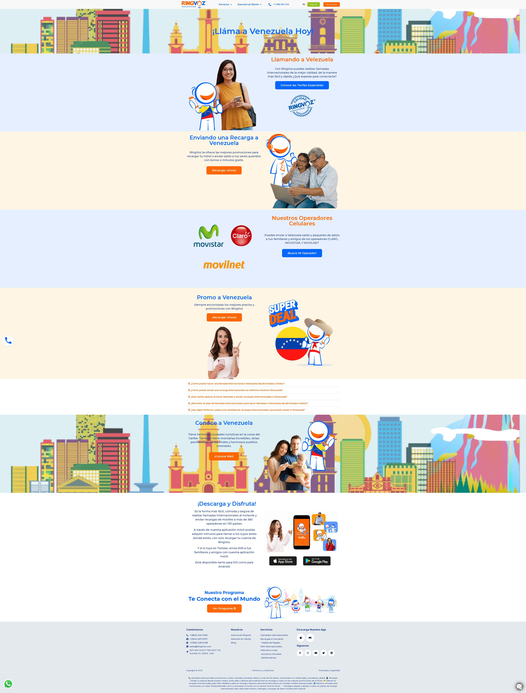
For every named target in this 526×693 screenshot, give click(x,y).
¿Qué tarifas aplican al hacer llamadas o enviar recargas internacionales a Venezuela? (239, 396)
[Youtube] (315, 653)
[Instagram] (308, 653)
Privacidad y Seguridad (329, 670)
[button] (263, 383)
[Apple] (301, 638)
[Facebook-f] (300, 653)
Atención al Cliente (248, 4)
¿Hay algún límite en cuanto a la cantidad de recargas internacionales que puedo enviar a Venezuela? (248, 410)
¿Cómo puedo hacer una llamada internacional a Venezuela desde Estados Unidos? (238, 383)
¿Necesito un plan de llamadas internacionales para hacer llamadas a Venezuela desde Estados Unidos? (249, 403)
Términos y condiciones (263, 670)
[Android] (310, 638)
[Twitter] (323, 653)
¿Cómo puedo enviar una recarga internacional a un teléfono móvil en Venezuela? (237, 390)
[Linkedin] (331, 653)
